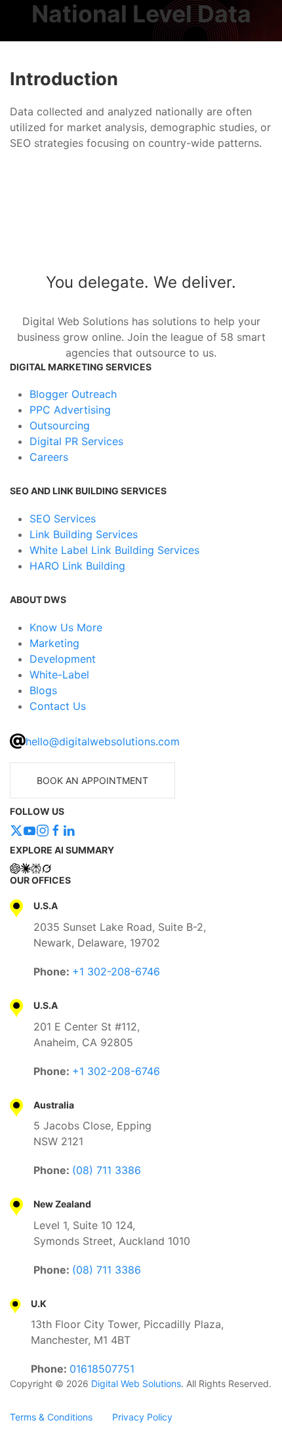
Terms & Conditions (51, 1416)
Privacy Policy (142, 1416)
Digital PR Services (76, 441)
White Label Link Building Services (114, 550)
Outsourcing (60, 425)
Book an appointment (92, 780)
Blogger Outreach (73, 394)
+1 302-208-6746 (116, 971)
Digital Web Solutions (136, 1383)
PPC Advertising (70, 409)
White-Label (59, 674)
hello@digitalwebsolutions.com (103, 741)
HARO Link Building (77, 565)
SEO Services (63, 518)
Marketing (54, 643)
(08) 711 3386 (106, 1170)
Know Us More (66, 627)
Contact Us (58, 706)
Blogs (43, 690)
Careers (49, 456)
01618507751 (102, 1368)
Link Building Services (84, 534)
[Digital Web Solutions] (141, 227)
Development (63, 658)
